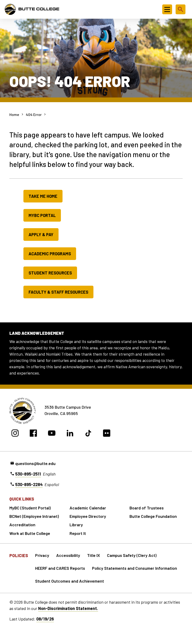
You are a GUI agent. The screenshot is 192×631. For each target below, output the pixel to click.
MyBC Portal (42, 215)
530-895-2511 (28, 473)
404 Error (34, 114)
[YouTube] (51, 434)
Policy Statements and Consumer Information (134, 568)
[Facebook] (33, 434)
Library (76, 524)
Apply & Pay (41, 234)
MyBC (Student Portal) (30, 507)
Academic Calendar (88, 507)
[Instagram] (15, 434)
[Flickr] (106, 434)
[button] (167, 9)
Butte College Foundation (153, 516)
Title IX (93, 555)
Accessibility (68, 555)
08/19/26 (45, 618)
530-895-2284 (29, 484)
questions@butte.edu (35, 463)
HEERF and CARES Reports (60, 568)
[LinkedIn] (70, 434)
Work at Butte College (29, 533)
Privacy (42, 555)
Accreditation (22, 524)
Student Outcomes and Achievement (69, 581)
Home (14, 114)
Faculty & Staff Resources (58, 292)
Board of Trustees (146, 507)
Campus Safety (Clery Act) (131, 555)
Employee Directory (88, 516)
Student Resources (50, 272)
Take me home (43, 196)
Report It (78, 533)
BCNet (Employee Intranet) (34, 516)
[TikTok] (88, 434)
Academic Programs (50, 253)
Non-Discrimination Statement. (68, 608)
